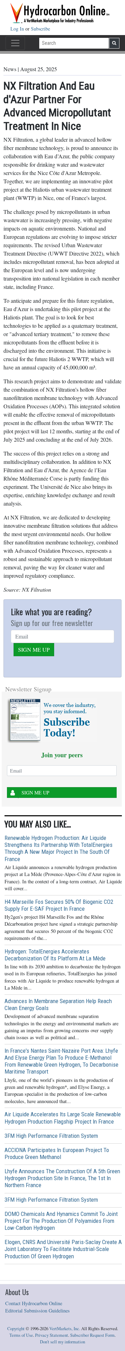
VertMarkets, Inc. (64, 1329)
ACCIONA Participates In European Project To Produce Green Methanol (57, 1153)
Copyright (16, 1329)
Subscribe (40, 28)
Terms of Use (21, 1335)
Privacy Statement (51, 1335)
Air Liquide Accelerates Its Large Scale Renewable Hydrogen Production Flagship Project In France (63, 1118)
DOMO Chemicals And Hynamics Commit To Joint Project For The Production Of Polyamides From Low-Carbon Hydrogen (61, 1220)
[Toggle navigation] (15, 43)
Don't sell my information (62, 1342)
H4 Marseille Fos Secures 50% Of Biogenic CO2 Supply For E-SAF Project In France (59, 905)
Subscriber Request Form (92, 1335)
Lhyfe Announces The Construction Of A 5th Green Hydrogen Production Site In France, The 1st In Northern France (62, 1178)
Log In (17, 28)
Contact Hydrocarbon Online (33, 1303)
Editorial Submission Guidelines (37, 1310)
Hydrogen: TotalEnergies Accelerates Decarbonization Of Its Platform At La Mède (55, 955)
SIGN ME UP (34, 649)
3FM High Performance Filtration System (51, 1135)
